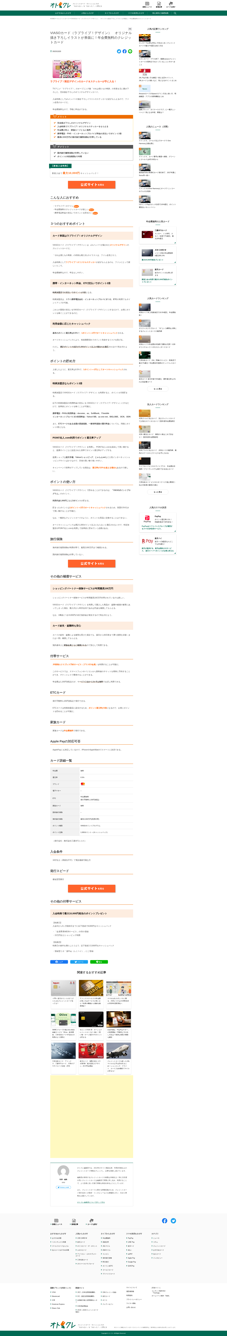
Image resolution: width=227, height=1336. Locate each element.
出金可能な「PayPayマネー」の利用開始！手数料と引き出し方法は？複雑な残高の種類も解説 (118, 1033)
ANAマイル (106, 1250)
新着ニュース (147, 7)
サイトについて (131, 1287)
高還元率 (106, 1242)
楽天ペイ (131, 1246)
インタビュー (157, 1258)
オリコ (105, 1300)
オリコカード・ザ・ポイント (87, 1246)
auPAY (130, 1254)
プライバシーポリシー (134, 1299)
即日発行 (106, 1262)
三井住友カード (82, 1260)
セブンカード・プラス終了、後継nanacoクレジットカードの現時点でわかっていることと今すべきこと (157, 61)
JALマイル (106, 1246)
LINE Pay (131, 1242)
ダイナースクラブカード (85, 1264)
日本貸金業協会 (82, 1306)
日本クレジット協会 (109, 1292)
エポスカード (82, 1250)
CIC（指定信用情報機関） (86, 1296)
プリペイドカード (109, 1274)
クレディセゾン (108, 1304)
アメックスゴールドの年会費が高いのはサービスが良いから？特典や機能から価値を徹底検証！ (90, 1002)
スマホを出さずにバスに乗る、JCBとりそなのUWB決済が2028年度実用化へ (118, 1001)
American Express (58, 1304)
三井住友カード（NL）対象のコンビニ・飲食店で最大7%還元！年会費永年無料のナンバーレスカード (157, 363)
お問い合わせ (131, 1307)
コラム (155, 1242)
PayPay (130, 1238)
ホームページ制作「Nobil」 (161, 1296)
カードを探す (170, 7)
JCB (53, 1300)
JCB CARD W (82, 1238)
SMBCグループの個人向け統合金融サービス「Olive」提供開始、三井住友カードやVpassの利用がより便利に (63, 1033)
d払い (130, 1250)
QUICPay (131, 1266)
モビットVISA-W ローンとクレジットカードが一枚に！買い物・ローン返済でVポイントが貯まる (91, 1033)
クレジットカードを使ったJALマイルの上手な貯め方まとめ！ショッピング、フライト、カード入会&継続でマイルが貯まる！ (118, 1066)
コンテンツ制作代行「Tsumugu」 (159, 1292)
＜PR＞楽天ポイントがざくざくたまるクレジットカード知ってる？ (63, 1001)
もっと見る (158, 389)
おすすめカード (158, 1250)
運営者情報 (130, 1291)
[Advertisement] (91, 1091)
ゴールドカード (108, 1270)
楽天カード (81, 1242)
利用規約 (129, 1295)
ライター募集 (131, 1303)
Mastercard (56, 1296)
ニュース (156, 1238)
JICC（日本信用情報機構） (86, 1292)
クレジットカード (159, 1246)
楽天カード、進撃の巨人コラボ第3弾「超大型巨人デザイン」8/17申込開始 (90, 1063)
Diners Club (56, 1308)
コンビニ (106, 1254)
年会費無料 (106, 1238)
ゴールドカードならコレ (60, 1246)
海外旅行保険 (107, 1258)
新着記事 (159, 7)
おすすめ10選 (56, 1238)
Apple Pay (131, 1258)
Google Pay (132, 1262)
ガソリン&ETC (108, 1266)
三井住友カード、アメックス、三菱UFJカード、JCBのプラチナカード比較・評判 (63, 1063)
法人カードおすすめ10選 (60, 1250)
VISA (54, 1292)
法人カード (157, 1254)
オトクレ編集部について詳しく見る (91, 1202)
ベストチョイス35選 (59, 1242)
